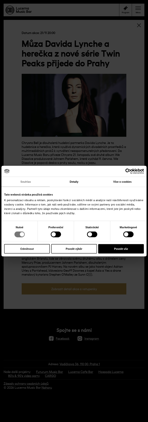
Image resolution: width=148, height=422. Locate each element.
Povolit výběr (74, 248)
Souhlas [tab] (25, 181)
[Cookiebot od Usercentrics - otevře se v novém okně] (128, 171)
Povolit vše (121, 248)
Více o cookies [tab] (122, 181)
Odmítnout (27, 248)
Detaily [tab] (74, 181)
